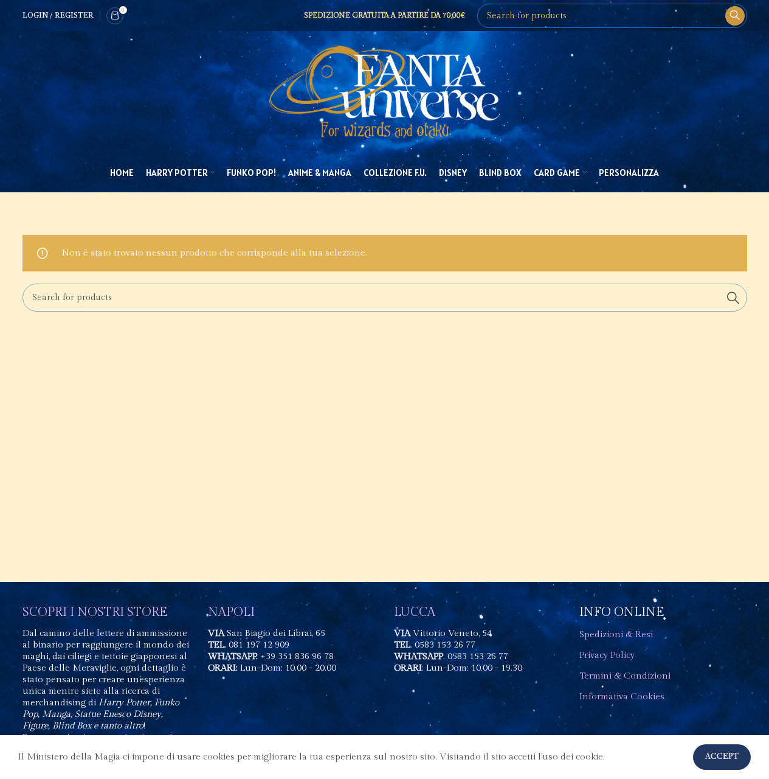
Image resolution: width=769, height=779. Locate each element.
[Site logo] (384, 91)
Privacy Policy (607, 655)
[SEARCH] (735, 16)
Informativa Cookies (621, 696)
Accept (722, 757)
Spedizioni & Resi (616, 634)
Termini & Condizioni (625, 676)
